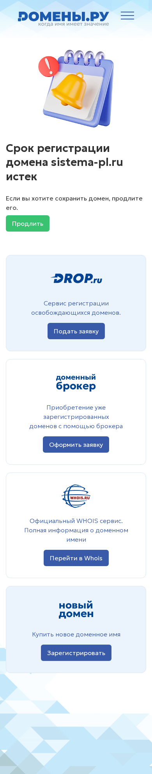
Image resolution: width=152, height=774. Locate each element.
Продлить (27, 223)
